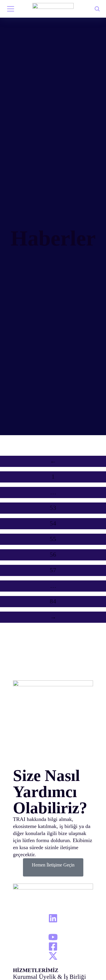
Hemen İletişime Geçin (53, 864)
